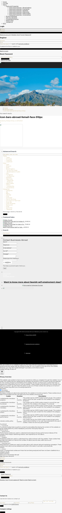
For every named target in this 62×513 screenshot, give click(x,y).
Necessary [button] (3, 388)
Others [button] (2, 447)
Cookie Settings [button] (4, 369)
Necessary (5, 390)
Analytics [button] (2, 436)
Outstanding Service (12, 19)
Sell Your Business (11, 18)
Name (5, 242)
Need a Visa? (10, 20)
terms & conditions (23, 44)
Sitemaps (28, 353)
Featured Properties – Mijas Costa (19, 12)
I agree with (20, 44)
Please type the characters (11, 258)
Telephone (6, 245)
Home (5, 2)
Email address (7, 248)
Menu (5, 5)
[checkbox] (0, 504)
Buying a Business (11, 16)
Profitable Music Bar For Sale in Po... (14, 224)
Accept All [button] (13, 369)
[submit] (3, 238)
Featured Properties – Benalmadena (20, 7)
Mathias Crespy (8, 109)
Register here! (4, 480)
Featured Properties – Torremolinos (20, 15)
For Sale (5, 3)
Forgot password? (14, 480)
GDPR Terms (15, 504)
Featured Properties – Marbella (18, 10)
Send (2, 505)
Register (31, 48)
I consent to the (10, 504)
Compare (3, 512)
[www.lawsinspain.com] (32, 285)
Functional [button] (3, 424)
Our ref (5, 251)
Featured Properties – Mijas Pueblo (19, 13)
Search (5, 214)
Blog (4, 23)
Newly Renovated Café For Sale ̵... (13, 227)
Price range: (6, 211)
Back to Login (4, 51)
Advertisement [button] (4, 441)
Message (6, 254)
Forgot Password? (25, 35)
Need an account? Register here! (10, 35)
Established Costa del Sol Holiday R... (14, 221)
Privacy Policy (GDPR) (31, 335)
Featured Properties (12, 6)
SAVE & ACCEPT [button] (5, 453)
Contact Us (9, 22)
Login (31, 32)
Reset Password (5, 58)
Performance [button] (4, 430)
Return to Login (6, 60)
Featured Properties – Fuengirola (19, 9)
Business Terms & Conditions (32, 344)
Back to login (24, 480)
